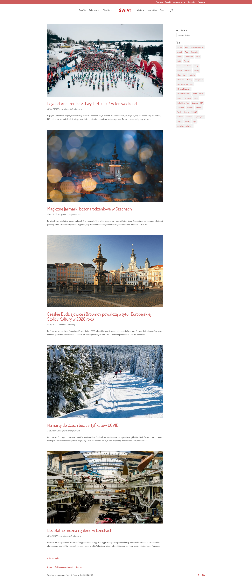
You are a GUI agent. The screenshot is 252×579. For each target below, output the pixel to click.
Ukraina (186, 112)
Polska (196, 98)
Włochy (187, 121)
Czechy (60, 109)
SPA (201, 103)
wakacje (180, 117)
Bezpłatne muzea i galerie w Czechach (79, 530)
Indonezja (187, 70)
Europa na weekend (184, 66)
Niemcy (179, 98)
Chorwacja (194, 52)
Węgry (179, 121)
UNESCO (194, 112)
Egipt (179, 61)
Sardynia (195, 103)
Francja (196, 66)
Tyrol (179, 112)
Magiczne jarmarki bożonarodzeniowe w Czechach (89, 208)
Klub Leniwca (181, 75)
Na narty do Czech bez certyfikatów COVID (83, 425)
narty (195, 93)
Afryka (179, 47)
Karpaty (196, 70)
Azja (186, 52)
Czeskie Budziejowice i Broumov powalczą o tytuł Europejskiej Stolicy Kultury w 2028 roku (99, 316)
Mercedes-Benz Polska (185, 84)
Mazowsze (180, 80)
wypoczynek (199, 117)
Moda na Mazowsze (183, 89)
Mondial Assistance (183, 93)
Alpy (186, 47)
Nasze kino (152, 10)
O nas (162, 10)
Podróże (82, 10)
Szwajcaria (180, 107)
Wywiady (201, 2)
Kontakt (79, 567)
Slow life (106, 10)
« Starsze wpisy (53, 558)
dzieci (198, 56)
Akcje (139, 10)
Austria (179, 52)
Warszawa (189, 117)
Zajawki (168, 2)
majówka (192, 75)
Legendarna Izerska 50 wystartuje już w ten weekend (92, 103)
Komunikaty (192, 2)
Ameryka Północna (197, 47)
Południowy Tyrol (183, 103)
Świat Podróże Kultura (184, 126)
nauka (201, 93)
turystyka (199, 107)
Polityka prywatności (63, 567)
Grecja (179, 70)
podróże (188, 98)
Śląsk (194, 121)
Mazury (189, 80)
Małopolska (199, 80)
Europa (186, 61)
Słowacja (190, 107)
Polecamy (159, 2)
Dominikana (189, 56)
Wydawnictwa (178, 2)
